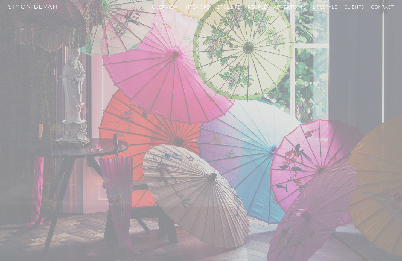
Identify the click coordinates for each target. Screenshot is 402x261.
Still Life (229, 7)
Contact (382, 7)
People (257, 7)
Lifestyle (325, 7)
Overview (164, 7)
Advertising (290, 7)
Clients (354, 7)
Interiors (197, 7)
